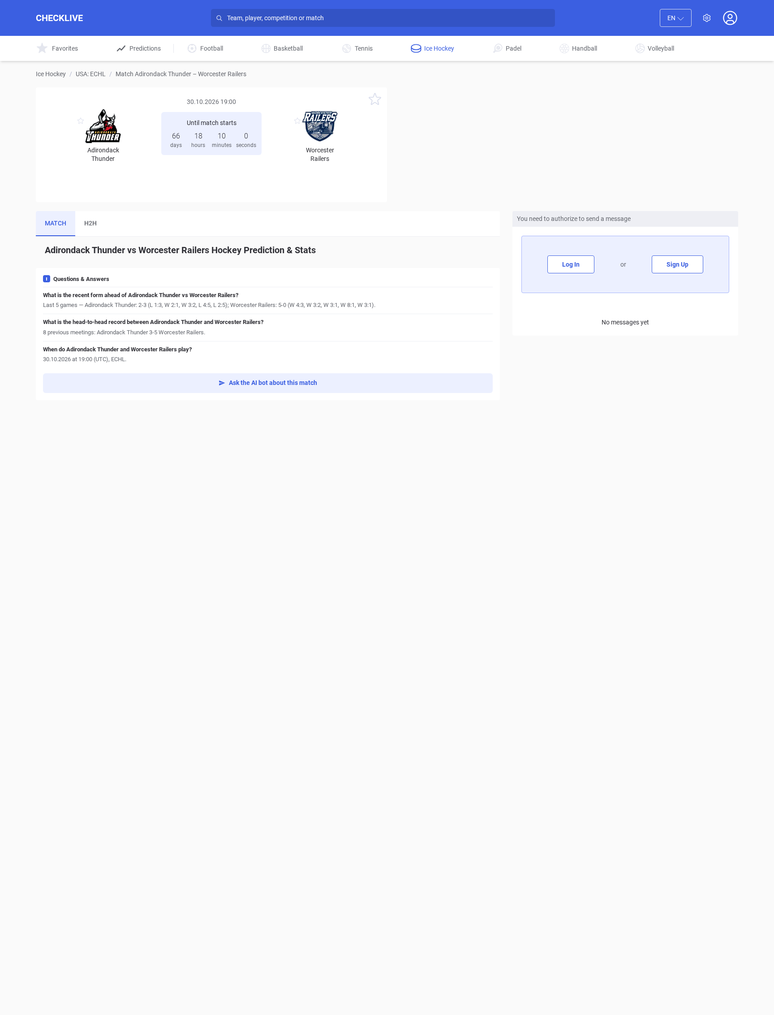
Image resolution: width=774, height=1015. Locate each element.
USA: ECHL (91, 74)
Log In (571, 264)
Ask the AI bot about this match (273, 382)
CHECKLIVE (59, 18)
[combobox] (676, 18)
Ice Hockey (51, 74)
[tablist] (268, 224)
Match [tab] (55, 223)
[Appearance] (707, 18)
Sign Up (677, 264)
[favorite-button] (375, 100)
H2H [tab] (90, 223)
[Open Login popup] (730, 18)
